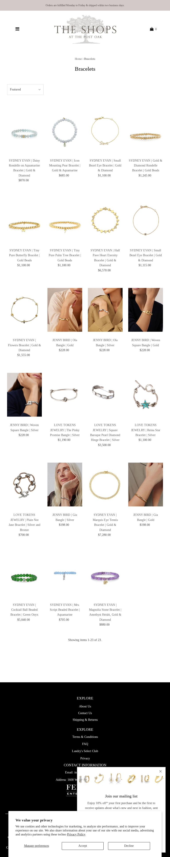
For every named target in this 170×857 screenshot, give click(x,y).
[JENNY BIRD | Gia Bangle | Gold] (145, 484)
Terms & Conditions (85, 737)
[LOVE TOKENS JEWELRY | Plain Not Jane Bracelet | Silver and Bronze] (24, 484)
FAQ (85, 744)
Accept (82, 845)
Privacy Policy (76, 834)
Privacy (85, 758)
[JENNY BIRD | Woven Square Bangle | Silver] (24, 394)
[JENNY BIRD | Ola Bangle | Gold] (64, 310)
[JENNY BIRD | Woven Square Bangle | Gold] (145, 310)
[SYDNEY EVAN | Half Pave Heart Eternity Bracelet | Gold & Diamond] (105, 220)
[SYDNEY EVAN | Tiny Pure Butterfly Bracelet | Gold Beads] (24, 220)
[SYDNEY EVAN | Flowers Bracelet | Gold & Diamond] (24, 310)
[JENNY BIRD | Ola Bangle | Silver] (105, 310)
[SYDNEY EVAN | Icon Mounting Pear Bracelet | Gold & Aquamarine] (64, 130)
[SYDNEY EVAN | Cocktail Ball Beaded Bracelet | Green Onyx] (24, 574)
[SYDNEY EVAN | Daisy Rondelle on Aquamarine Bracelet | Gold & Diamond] (24, 130)
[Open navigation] (17, 29)
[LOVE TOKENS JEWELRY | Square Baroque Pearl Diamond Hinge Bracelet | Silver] (105, 394)
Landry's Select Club (85, 751)
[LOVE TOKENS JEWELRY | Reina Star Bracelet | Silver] (145, 394)
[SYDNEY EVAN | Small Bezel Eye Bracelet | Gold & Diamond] (105, 130)
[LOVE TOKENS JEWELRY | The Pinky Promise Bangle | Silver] (64, 394)
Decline (129, 845)
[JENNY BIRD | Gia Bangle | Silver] (64, 484)
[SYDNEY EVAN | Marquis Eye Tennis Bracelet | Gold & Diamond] (105, 484)
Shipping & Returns (85, 719)
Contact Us (85, 713)
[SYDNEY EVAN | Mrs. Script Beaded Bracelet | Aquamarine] (64, 574)
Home (78, 58)
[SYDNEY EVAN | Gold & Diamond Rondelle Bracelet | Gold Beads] (145, 130)
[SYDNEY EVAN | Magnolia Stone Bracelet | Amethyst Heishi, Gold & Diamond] (105, 574)
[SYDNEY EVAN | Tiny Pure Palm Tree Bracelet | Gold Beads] (64, 220)
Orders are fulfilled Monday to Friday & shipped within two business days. (85, 5)
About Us (85, 706)
